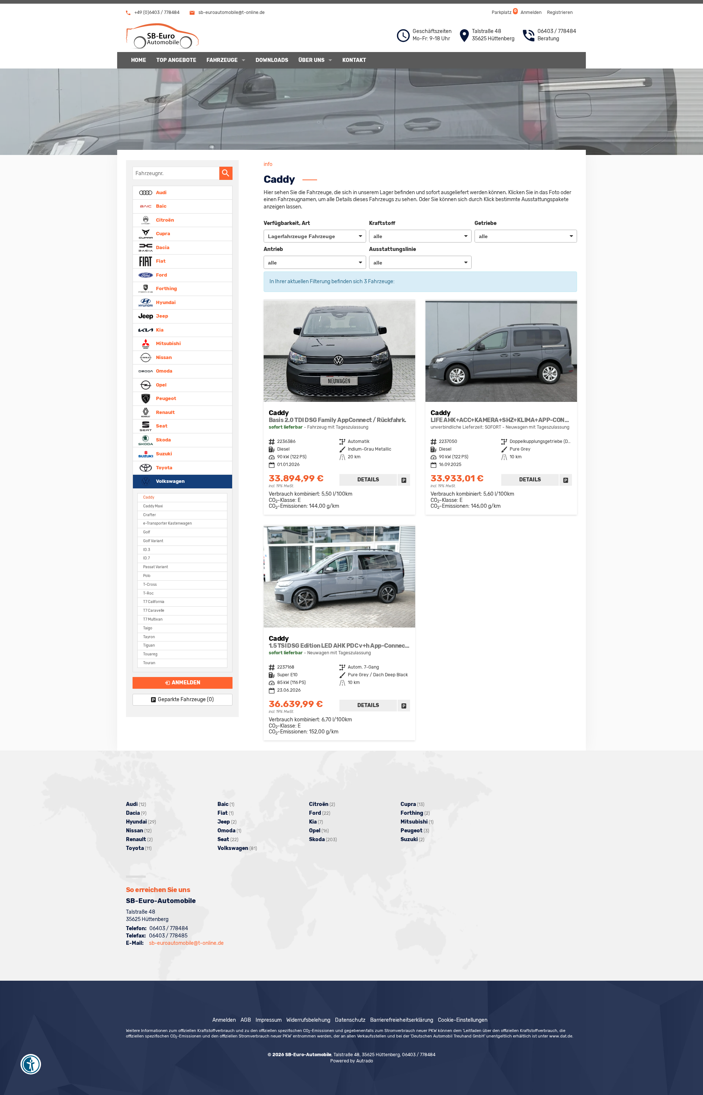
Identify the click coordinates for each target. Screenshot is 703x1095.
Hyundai (165, 302)
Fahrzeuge (222, 60)
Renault (165, 412)
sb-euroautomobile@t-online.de (231, 12)
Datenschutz (350, 1020)
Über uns (311, 60)
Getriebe (485, 223)
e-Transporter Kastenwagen (167, 523)
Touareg (150, 654)
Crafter (149, 515)
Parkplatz (504, 12)
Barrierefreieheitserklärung (401, 1020)
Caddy (148, 497)
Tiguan (149, 645)
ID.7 (146, 558)
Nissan (163, 357)
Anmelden (531, 12)
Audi (161, 192)
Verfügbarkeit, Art (287, 223)
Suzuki (163, 453)
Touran (149, 663)
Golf (146, 532)
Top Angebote (176, 60)
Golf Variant (153, 541)
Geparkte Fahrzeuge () (186, 699)
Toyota (163, 467)
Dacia (162, 247)
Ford (161, 274)
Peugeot (165, 398)
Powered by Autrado (351, 1060)
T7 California (153, 602)
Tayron (149, 637)
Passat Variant (155, 567)
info (268, 164)
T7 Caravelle (153, 610)
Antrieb (273, 249)
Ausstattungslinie (392, 249)
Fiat (160, 261)
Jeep (161, 316)
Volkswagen (170, 481)
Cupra (162, 233)
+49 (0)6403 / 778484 (156, 12)
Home (138, 60)
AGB (246, 1020)
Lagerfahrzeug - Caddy (339, 408)
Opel (161, 384)
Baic (161, 206)
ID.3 (146, 550)
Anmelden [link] (186, 683)
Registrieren (560, 12)
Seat (161, 426)
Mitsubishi (168, 343)
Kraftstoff (382, 223)
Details (368, 480)
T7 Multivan (153, 619)
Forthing (166, 288)
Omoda (163, 371)
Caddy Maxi (153, 506)
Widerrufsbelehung (308, 1020)
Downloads (272, 60)
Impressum (269, 1020)
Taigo (147, 628)
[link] (404, 480)
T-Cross (150, 584)
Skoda (163, 440)
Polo (146, 576)
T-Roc (148, 593)
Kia (159, 329)
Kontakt (354, 60)
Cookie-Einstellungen (462, 1020)
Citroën (164, 219)
